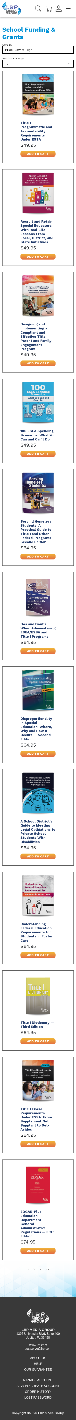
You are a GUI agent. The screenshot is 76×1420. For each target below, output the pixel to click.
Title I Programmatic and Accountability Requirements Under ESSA (36, 131)
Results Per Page (13, 58)
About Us (38, 1358)
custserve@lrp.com (38, 1348)
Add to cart (38, 154)
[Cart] (49, 8)
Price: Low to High (18, 50)
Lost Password (38, 1397)
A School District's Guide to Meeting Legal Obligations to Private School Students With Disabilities (37, 831)
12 (6, 63)
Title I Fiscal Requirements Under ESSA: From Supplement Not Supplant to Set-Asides (36, 1119)
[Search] (38, 8)
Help (38, 1363)
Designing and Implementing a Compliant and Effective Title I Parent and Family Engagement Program (35, 336)
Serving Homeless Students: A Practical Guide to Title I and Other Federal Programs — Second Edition (38, 531)
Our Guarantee (38, 1369)
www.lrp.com (38, 1345)
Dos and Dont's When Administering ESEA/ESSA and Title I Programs (38, 630)
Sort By (7, 44)
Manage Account (38, 1380)
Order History (38, 1391)
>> (47, 1269)
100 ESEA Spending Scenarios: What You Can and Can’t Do (38, 435)
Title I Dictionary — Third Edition (37, 1025)
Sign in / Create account (38, 1386)
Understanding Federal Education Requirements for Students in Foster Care (36, 932)
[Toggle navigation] (68, 8)
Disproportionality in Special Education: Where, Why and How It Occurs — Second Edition (36, 729)
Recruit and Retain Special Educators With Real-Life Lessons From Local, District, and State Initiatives (36, 232)
